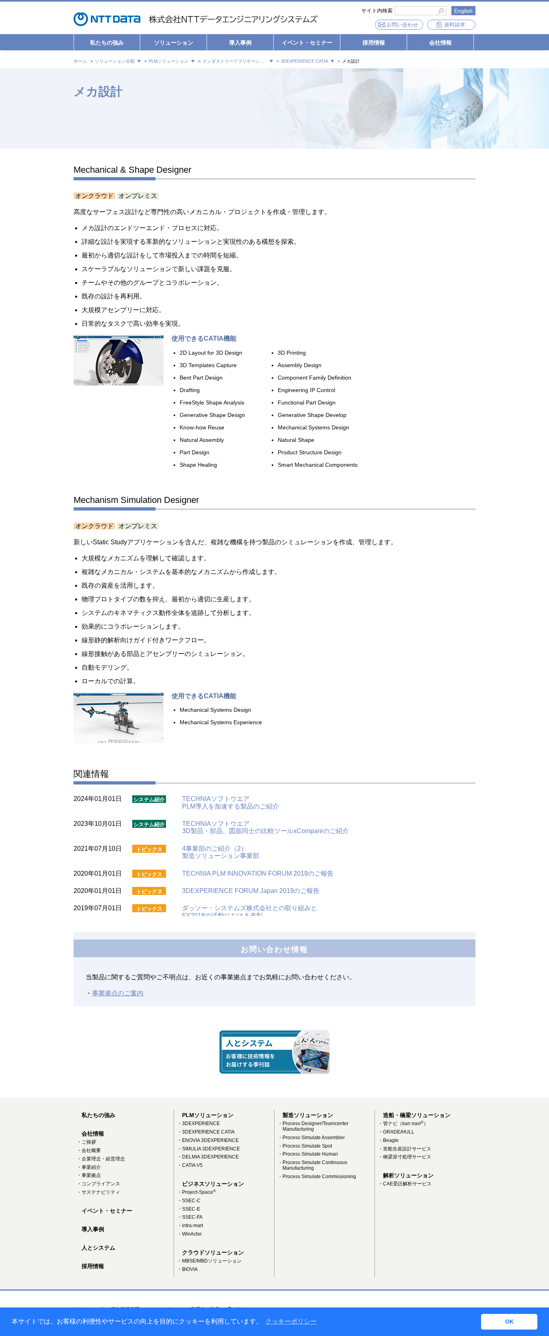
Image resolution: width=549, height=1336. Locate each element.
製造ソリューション (308, 1115)
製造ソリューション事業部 (220, 852)
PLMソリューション (208, 1115)
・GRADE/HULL (396, 1132)
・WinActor (189, 1234)
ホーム (80, 61)
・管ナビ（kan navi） (403, 1123)
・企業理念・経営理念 (101, 1159)
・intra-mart (190, 1225)
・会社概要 (89, 1150)
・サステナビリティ (98, 1192)
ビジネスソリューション (213, 1184)
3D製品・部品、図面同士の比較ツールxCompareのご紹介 (265, 830)
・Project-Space (196, 1192)
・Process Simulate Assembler (311, 1137)
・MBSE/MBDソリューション (209, 1261)
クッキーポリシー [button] (291, 1321)
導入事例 (240, 42)
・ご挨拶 (86, 1142)
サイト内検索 (377, 11)
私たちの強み (107, 42)
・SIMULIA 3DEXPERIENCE (208, 1149)
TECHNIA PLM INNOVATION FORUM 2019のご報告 (258, 873)
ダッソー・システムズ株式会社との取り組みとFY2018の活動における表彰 (249, 912)
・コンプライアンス (98, 1184)
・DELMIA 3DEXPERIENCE (208, 1157)
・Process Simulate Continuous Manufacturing (312, 1165)
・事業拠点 (89, 1175)
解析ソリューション (408, 1175)
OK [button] (509, 1321)
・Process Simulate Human (308, 1154)
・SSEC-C (189, 1200)
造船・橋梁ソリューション (417, 1115)
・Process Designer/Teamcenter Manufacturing (313, 1126)
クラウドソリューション (213, 1252)
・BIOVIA (187, 1269)
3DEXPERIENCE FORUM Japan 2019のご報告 (251, 890)
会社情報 (440, 42)
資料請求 (454, 25)
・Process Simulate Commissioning (317, 1176)
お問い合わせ (402, 25)
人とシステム (98, 1247)
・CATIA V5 (190, 1165)
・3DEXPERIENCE (198, 1123)
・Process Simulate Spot (305, 1146)
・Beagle (388, 1140)
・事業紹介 (89, 1167)
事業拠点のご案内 (117, 993)
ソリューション (173, 42)
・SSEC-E (188, 1209)
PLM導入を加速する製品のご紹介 (230, 806)
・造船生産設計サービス (404, 1149)
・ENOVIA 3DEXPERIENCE (208, 1140)
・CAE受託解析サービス (405, 1184)
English (463, 11)
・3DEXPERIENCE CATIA (206, 1132)
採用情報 (374, 42)
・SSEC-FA (190, 1217)
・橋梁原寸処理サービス (404, 1157)
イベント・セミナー (307, 42)
